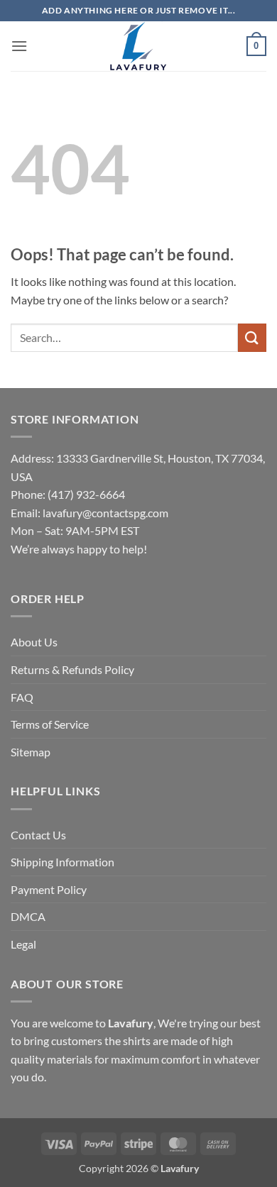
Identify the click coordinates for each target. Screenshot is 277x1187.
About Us (34, 641)
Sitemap (30, 751)
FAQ (22, 697)
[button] (19, 45)
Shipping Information (62, 861)
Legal (23, 944)
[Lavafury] (138, 46)
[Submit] (252, 337)
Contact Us (38, 834)
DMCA (28, 916)
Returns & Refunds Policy (72, 669)
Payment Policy (49, 889)
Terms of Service (50, 724)
